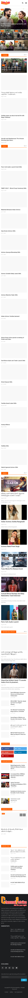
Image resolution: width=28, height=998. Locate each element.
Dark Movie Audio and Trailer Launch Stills (13, 360)
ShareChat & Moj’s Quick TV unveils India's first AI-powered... (13, 681)
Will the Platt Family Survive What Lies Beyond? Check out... (18, 733)
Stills (4, 146)
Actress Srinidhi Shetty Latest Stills (11, 273)
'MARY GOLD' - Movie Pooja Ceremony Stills (13, 188)
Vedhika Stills (5, 446)
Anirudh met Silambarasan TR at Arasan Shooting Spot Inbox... (12, 139)
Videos (5, 473)
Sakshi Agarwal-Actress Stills (9, 467)
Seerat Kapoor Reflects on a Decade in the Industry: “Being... (19, 718)
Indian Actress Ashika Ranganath (13, 522)
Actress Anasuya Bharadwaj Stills (10, 252)
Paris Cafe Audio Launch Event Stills (11, 167)
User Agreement (18, 992)
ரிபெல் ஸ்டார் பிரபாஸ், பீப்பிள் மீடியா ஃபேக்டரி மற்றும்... (12, 830)
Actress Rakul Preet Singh (10, 546)
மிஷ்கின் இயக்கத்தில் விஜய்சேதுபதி (15, 799)
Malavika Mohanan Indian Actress (10, 209)
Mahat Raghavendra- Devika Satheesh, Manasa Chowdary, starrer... (18, 767)
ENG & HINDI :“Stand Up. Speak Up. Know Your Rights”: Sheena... (18, 703)
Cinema (5, 55)
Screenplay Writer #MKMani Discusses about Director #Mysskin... (18, 775)
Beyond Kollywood (9, 632)
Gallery (11, 992)
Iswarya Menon (5, 424)
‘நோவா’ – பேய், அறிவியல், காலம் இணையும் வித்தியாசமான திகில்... (18, 850)
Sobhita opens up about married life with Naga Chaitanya (12, 116)
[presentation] (1, 18)
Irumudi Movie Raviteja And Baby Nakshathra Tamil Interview (12, 595)
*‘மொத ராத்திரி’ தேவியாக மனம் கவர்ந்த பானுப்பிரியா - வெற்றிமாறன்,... (11, 93)
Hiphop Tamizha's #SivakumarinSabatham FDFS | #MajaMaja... (18, 784)
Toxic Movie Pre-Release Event (12, 569)
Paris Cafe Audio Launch (10, 622)
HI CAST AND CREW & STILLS (18, 882)
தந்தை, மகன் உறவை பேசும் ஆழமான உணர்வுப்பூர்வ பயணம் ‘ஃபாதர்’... (12, 494)
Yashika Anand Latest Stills (8, 403)
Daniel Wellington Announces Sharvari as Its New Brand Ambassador (18, 694)
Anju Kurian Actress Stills (8, 231)
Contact (6, 992)
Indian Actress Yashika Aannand (10, 316)
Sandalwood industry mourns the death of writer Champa (18, 792)
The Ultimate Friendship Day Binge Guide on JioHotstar (18, 710)
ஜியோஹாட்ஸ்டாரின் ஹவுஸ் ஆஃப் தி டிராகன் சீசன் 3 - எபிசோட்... (18, 726)
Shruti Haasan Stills (6, 382)
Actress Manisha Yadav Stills (9, 295)
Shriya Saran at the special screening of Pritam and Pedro (12, 338)
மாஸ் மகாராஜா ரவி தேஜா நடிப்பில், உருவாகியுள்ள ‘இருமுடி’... (12, 653)
